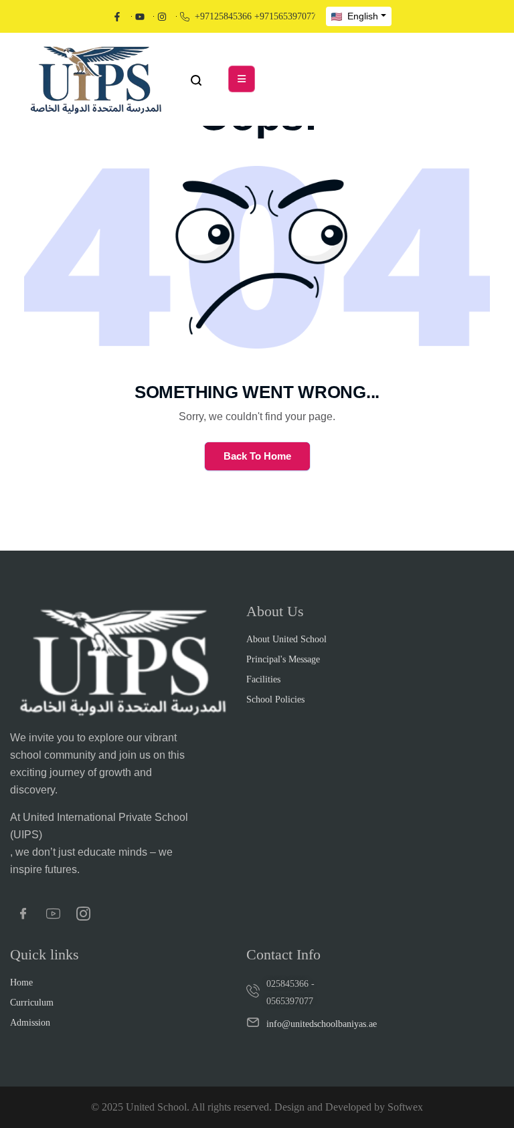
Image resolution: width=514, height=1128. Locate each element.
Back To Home (257, 456)
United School (156, 1107)
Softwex (405, 1107)
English (361, 16)
